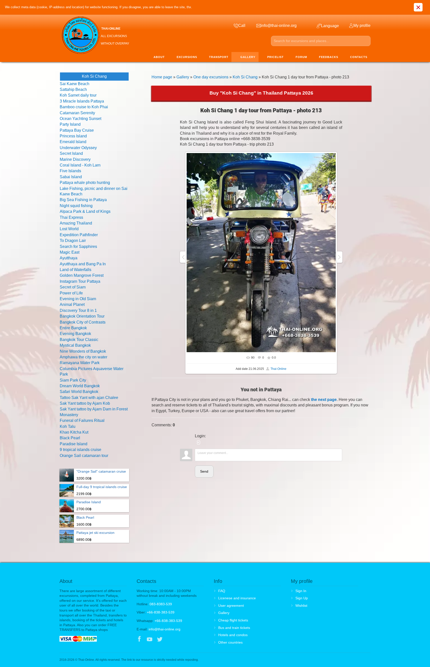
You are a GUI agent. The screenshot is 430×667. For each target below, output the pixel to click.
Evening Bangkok (75, 334)
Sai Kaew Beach (74, 84)
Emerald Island (73, 142)
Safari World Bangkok (79, 391)
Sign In (300, 591)
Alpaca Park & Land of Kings (85, 211)
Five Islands (70, 171)
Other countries (230, 642)
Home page (162, 77)
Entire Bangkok (73, 328)
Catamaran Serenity (77, 113)
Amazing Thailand (76, 223)
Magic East (69, 252)
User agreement (231, 606)
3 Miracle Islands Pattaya (82, 101)
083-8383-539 (161, 604)
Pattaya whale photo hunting (85, 182)
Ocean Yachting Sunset (80, 118)
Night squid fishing (76, 206)
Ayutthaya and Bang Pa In (83, 264)
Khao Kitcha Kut (74, 432)
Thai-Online (278, 369)
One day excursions (210, 77)
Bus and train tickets (234, 628)
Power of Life (71, 293)
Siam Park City (73, 380)
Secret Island (71, 153)
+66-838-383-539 (160, 612)
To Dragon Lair (73, 240)
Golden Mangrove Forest (82, 275)
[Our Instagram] (170, 640)
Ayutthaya (68, 258)
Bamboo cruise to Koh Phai (84, 107)
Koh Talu (67, 426)
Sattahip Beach (73, 89)
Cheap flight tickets (233, 620)
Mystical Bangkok (75, 345)
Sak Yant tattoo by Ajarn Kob (85, 403)
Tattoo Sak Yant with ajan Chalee (89, 397)
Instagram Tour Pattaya (80, 281)
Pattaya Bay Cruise (77, 130)
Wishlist (301, 606)
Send (204, 471)
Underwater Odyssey (78, 148)
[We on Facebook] (139, 640)
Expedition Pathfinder (79, 235)
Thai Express (71, 217)
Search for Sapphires (78, 246)
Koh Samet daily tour (78, 95)
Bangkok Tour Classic (79, 339)
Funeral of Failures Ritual (82, 420)
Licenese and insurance (237, 598)
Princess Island (73, 136)
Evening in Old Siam (78, 299)
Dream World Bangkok (80, 386)
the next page (324, 399)
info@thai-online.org (164, 629)
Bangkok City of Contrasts (83, 322)
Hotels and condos (233, 635)
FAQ (221, 591)
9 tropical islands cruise (80, 449)
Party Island (70, 124)
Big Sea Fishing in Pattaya (83, 200)
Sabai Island (71, 177)
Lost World (69, 229)
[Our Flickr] (180, 640)
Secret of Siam (73, 287)
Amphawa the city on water (83, 357)
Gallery (182, 77)
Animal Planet (72, 304)
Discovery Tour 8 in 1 (78, 310)
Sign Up (301, 598)
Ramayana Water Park (80, 363)
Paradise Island (73, 444)
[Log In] (198, 442)
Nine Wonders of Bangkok (83, 351)
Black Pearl (70, 438)
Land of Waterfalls (75, 270)
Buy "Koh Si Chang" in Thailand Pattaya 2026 (261, 93)
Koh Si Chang (245, 77)
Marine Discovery (75, 159)
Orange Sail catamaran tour (84, 455)
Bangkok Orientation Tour (82, 316)
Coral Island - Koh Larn (80, 165)
